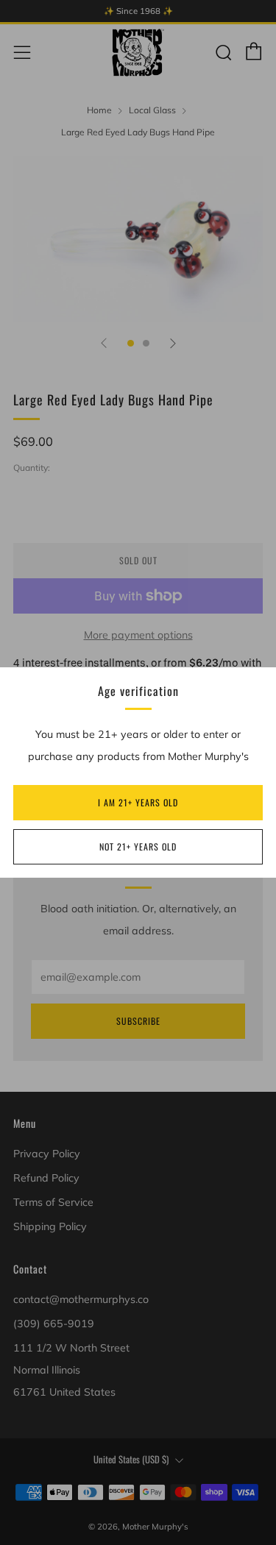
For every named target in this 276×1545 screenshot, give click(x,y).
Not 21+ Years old (138, 846)
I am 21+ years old (138, 802)
